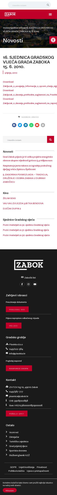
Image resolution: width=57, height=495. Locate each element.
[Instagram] (28, 284)
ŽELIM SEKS (9, 197)
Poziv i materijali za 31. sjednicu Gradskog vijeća (26, 229)
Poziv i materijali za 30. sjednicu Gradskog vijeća (26, 234)
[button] (53, 40)
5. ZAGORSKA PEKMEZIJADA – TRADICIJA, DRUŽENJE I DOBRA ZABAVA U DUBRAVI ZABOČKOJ (25, 177)
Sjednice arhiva (17, 27)
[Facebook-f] (22, 284)
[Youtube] (35, 284)
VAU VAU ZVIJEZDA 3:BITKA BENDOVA (23, 203)
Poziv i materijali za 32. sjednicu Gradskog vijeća (26, 224)
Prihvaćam (10, 490)
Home (6, 27)
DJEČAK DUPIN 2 (12, 208)
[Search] (48, 4)
